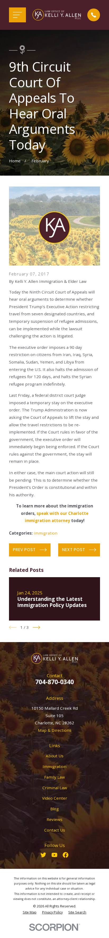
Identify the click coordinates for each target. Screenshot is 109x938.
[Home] (57, 14)
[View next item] (36, 627)
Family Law (54, 777)
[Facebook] (65, 855)
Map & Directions (54, 730)
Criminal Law (54, 787)
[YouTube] (54, 855)
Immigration (45, 533)
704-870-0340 (54, 681)
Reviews (54, 819)
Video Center (54, 798)
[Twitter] (43, 855)
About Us (54, 755)
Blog (54, 808)
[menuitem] (30, 912)
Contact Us (54, 830)
